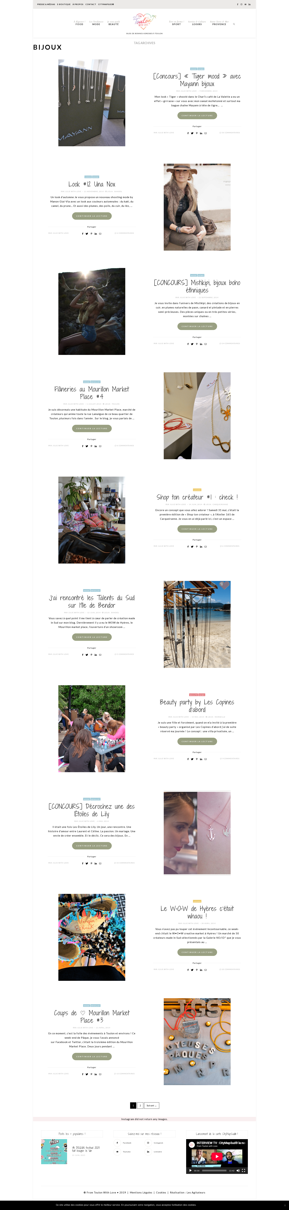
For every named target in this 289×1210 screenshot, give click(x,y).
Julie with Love (188, 91)
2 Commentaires (125, 233)
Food (79, 23)
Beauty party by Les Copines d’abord (197, 706)
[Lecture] (190, 1170)
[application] (217, 1156)
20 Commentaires (231, 969)
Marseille (220, 717)
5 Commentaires (125, 654)
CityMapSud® (106, 4)
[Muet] (238, 1170)
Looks (88, 177)
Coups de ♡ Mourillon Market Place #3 (91, 1017)
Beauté (113, 23)
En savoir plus (225, 1205)
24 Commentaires (231, 343)
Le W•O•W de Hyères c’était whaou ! (197, 912)
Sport (176, 23)
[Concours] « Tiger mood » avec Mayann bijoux (197, 80)
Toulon (116, 404)
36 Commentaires (231, 133)
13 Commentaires (126, 1074)
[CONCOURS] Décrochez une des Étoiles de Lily (92, 810)
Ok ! (206, 1205)
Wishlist (95, 382)
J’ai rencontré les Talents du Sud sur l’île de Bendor (92, 601)
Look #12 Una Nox (92, 184)
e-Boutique (64, 4)
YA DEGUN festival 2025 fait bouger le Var (86, 1149)
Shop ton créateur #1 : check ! (197, 497)
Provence (219, 23)
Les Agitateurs (196, 1192)
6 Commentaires (125, 446)
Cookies (161, 1192)
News (201, 69)
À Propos (78, 4)
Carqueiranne (220, 504)
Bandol (118, 191)
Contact (90, 4)
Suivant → (152, 1105)
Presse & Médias (46, 4)
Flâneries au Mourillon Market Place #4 (92, 393)
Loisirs (197, 23)
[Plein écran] (243, 1170)
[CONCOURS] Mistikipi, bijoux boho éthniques (197, 286)
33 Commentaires (126, 863)
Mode (96, 23)
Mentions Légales (141, 1192)
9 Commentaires (230, 758)
